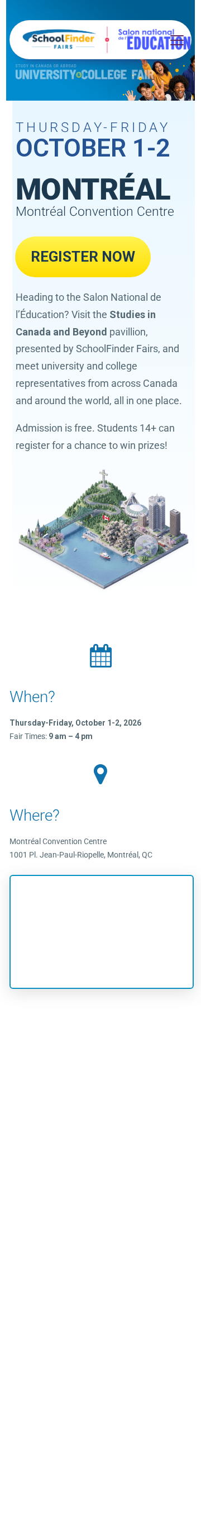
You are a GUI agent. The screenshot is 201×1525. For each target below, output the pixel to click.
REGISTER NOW (83, 256)
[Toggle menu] (175, 40)
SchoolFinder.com (59, 1062)
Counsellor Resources (135, 1062)
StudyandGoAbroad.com (97, 1048)
